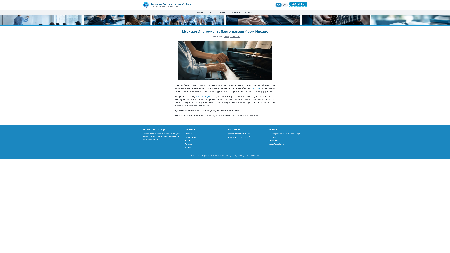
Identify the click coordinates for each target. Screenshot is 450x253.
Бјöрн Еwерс (256, 88)
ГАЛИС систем (191, 137)
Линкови (235, 12)
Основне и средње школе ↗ (239, 137)
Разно (226, 37)
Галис (211, 12)
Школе (200, 12)
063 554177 (273, 140)
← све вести (235, 37)
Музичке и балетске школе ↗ (239, 133)
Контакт (249, 12)
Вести (222, 12)
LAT (284, 5)
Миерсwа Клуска (203, 96)
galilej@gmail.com (276, 144)
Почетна (188, 133)
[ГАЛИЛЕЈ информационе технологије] (298, 4)
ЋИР (278, 5)
